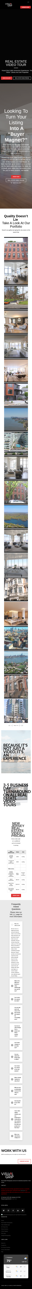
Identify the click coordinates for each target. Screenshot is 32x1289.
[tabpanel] (16, 46)
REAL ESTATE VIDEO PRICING (22, 78)
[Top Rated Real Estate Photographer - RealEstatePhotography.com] (14, 1214)
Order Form (14, 1199)
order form (23, 1190)
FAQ (14, 914)
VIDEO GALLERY (7, 78)
